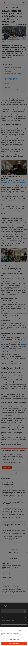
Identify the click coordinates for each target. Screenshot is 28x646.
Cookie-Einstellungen (14, 639)
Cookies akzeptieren (14, 643)
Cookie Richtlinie (18, 636)
